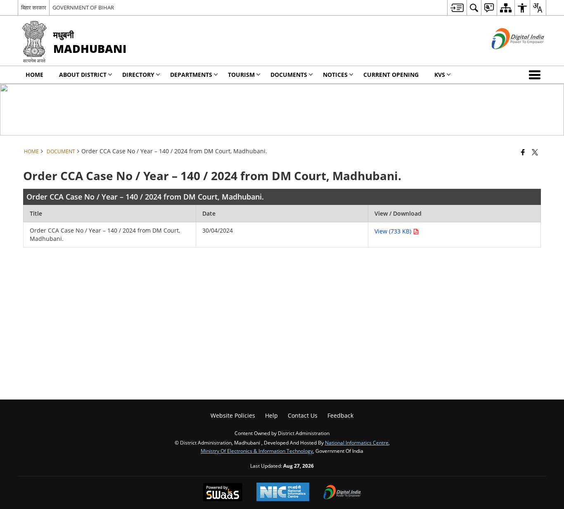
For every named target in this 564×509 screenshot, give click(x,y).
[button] (536, 74)
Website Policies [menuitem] (233, 415)
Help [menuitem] (271, 415)
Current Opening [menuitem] (391, 74)
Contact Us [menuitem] (303, 415)
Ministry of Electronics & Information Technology (257, 450)
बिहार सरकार (33, 7)
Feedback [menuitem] (340, 415)
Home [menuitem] (34, 74)
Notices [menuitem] (335, 74)
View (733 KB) (393, 231)
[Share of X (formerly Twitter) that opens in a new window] (535, 152)
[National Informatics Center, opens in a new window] (282, 492)
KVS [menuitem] (439, 74)
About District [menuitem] (83, 74)
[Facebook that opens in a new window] (523, 152)
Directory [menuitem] (138, 74)
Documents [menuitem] (288, 74)
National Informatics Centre (357, 442)
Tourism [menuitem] (241, 74)
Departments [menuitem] (191, 74)
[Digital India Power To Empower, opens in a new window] (342, 493)
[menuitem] (457, 7)
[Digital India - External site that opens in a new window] (507, 56)
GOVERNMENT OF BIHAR (83, 7)
